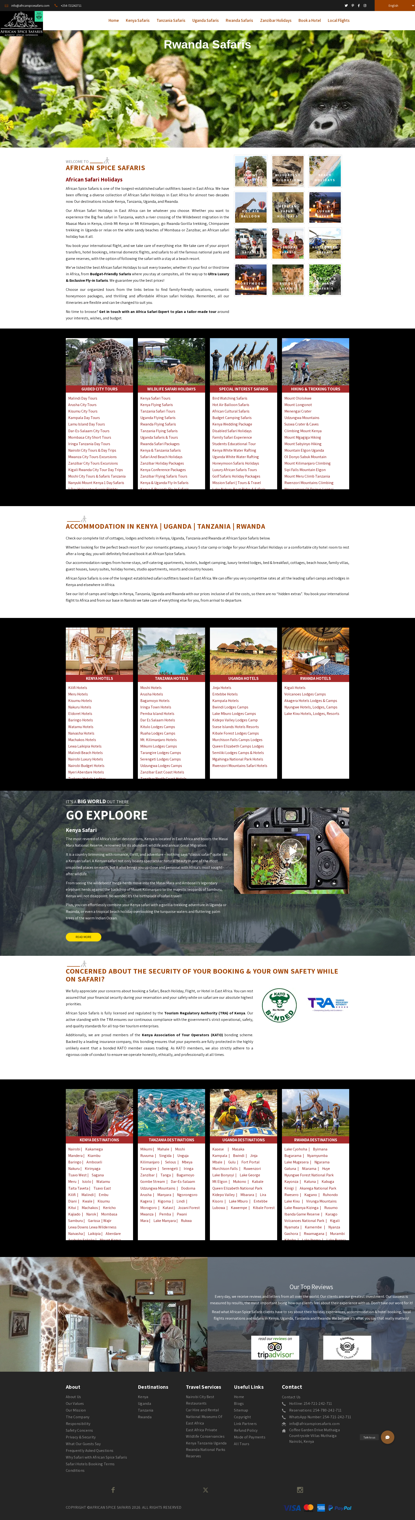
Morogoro (148, 1207)
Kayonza (291, 1181)
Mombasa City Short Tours (89, 437)
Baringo (74, 1162)
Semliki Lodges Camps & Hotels (238, 752)
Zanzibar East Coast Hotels (162, 772)
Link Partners (245, 1423)
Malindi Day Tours (82, 398)
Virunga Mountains (321, 1201)
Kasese (218, 1149)
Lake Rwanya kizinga (301, 1207)
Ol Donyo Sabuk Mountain (305, 456)
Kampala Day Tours (84, 417)
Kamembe (313, 1227)
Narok (91, 1214)
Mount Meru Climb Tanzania (307, 476)
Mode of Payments (249, 1437)
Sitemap (241, 1410)
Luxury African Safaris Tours (234, 469)
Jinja (253, 1155)
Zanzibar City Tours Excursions (93, 463)
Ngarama (322, 1162)
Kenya (143, 1396)
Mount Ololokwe (297, 398)
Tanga (165, 1175)
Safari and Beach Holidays (161, 456)
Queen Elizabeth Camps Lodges (238, 746)
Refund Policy (245, 1430)
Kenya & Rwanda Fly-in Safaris (164, 489)
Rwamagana (314, 1233)
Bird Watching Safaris (229, 398)
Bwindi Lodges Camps (230, 707)
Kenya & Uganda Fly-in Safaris (164, 482)
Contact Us (291, 1397)
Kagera (146, 1201)
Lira (263, 1194)
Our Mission (76, 1410)
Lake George (250, 1175)
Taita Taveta (78, 1188)
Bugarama (292, 1155)
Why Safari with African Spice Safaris (96, 1457)
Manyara (164, 1194)
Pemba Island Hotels (157, 713)
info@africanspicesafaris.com (314, 1423)
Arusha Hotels (151, 694)
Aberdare (113, 1233)
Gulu (232, 1162)
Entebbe (261, 1201)
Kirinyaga (92, 1168)
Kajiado (74, 1214)
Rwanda (145, 1416)
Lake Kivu (292, 1201)
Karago (331, 1214)
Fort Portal (250, 1162)
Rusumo (331, 1207)
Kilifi (72, 1194)
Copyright (242, 1416)
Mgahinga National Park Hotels (237, 759)
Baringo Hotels (80, 720)
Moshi (180, 1149)
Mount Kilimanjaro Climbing (307, 463)
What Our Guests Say (83, 1443)
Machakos (90, 1207)
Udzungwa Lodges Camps (161, 765)
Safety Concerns (79, 1430)
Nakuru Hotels (79, 707)
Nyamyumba (317, 1155)
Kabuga (328, 1181)
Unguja (183, 1155)
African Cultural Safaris (231, 411)
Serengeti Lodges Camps (160, 759)
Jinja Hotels (221, 687)
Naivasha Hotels (81, 733)
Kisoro (217, 1201)
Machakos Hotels (82, 739)
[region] (207, 88)
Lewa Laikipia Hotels (85, 746)
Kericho (109, 1207)
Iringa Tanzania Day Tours (89, 443)
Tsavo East (102, 1188)
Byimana (320, 1149)
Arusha (146, 1194)
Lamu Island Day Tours (86, 424)
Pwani (182, 1214)
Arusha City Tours (82, 404)
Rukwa (186, 1220)
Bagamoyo (185, 1175)
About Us (73, 1396)
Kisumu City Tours (83, 411)
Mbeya (187, 1162)
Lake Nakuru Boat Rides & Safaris (239, 489)
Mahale (163, 1149)
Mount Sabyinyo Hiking (303, 443)
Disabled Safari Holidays (232, 430)
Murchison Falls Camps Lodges (237, 739)
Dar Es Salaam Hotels (157, 720)
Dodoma (188, 1188)
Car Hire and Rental (202, 1409)
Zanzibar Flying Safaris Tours (163, 476)
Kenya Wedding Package (232, 424)
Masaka (238, 1149)
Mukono (239, 1181)
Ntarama (309, 1168)
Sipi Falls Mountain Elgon (305, 469)
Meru (72, 1181)
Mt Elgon (219, 1181)
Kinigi (289, 1188)
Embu (103, 1194)
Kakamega (94, 1149)
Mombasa (109, 1214)
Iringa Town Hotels (155, 707)
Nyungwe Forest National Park (309, 1175)
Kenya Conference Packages (163, 469)
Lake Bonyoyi (223, 1175)
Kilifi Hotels (77, 687)
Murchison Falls (225, 1168)
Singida (165, 1155)
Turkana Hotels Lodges (87, 778)
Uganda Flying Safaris (158, 417)
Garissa (94, 1220)
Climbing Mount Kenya (303, 430)
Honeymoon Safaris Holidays (235, 463)
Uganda (144, 1403)
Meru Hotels (78, 694)
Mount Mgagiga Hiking (302, 437)
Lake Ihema (311, 1240)
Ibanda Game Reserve (302, 1214)
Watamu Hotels (80, 726)
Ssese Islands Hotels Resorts (235, 726)
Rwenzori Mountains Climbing (309, 482)
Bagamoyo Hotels (155, 700)
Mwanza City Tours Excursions (92, 456)
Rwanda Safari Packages (160, 443)
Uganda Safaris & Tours (159, 437)
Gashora (291, 1233)
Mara (144, 1220)
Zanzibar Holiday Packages (162, 463)
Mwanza (146, 1214)
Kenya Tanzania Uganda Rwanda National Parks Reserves (206, 1450)
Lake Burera (336, 1240)
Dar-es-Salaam (183, 1181)
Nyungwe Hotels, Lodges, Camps (310, 707)
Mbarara (247, 1194)
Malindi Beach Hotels (85, 752)
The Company (78, 1416)
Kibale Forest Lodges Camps (235, 733)
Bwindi (238, 1155)
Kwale (87, 1201)
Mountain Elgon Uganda (304, 450)
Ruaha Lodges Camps (157, 733)
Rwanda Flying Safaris (158, 424)
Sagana (98, 1175)
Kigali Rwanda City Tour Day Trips (95, 469)
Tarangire (148, 1168)
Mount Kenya (110, 1240)
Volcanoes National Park (304, 1220)
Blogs (239, 1403)
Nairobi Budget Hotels (86, 765)
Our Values (75, 1403)
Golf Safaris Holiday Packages (236, 476)
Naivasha (75, 1233)
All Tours (241, 1443)
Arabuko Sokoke (81, 1240)
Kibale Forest (264, 1207)
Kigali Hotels (294, 687)
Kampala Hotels (225, 700)
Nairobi (74, 1149)
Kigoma (164, 1201)
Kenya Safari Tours (155, 398)
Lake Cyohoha (295, 1149)
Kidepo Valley (223, 1194)
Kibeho (290, 1240)
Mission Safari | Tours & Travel (236, 482)
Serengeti (170, 1168)
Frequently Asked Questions (89, 1450)
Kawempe (239, 1207)
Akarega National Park (318, 1188)
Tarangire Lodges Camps (160, 752)
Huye (326, 1168)
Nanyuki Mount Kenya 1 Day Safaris (96, 482)
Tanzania (145, 1410)
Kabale (257, 1181)
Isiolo (86, 1181)
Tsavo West (77, 1175)
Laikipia (94, 1233)
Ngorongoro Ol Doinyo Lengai (308, 489)
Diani (72, 1201)
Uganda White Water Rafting (235, 456)
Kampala (219, 1155)
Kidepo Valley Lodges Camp (235, 720)
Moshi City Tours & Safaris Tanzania (97, 476)
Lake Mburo (238, 1201)
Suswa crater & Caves (301, 424)
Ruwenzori (252, 1168)
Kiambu (94, 1155)
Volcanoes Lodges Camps (305, 694)
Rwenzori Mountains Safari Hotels (239, 765)
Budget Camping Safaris (232, 417)
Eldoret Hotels (80, 713)
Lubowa (218, 1207)
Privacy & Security (81, 1437)
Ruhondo (330, 1194)
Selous (170, 1162)
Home (239, 1396)
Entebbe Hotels (225, 694)
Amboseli (94, 1162)
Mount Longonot (298, 404)
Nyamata (291, 1227)
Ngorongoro (187, 1194)
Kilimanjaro (149, 1162)
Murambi (337, 1233)
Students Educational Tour (234, 443)
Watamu (103, 1181)
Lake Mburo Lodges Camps (234, 713)
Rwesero (291, 1194)
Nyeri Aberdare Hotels (86, 772)
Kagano (310, 1194)
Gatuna (290, 1168)
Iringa (188, 1168)
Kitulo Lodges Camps (157, 726)
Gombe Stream (152, 1181)
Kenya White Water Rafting (234, 450)
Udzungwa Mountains (301, 417)
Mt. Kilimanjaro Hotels (158, 739)
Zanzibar (147, 1175)
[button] (387, 1437)
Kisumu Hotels (80, 700)
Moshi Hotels (151, 687)
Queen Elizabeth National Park (237, 1188)
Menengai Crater (297, 411)
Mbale (217, 1162)
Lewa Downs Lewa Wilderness (92, 1227)
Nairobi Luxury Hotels (85, 759)
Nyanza (334, 1227)
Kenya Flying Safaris (156, 404)
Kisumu (104, 1201)
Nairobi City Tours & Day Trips (92, 450)
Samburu (75, 1220)
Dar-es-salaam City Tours (89, 430)
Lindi (181, 1201)
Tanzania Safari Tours (157, 411)
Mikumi (146, 1149)
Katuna (310, 1181)
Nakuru (74, 1168)
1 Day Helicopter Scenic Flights (93, 489)
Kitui (72, 1207)
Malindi (87, 1194)
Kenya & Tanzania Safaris (160, 450)
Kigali (335, 1220)
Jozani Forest (189, 1207)
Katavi (168, 1207)
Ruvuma (146, 1155)
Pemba (165, 1214)
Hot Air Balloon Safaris (230, 404)
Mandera (75, 1155)
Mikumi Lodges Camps (158, 746)
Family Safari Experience (232, 437)
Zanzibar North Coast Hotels (163, 778)
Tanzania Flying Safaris (159, 430)
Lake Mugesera (296, 1162)
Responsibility (78, 1423)
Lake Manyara (165, 1220)
